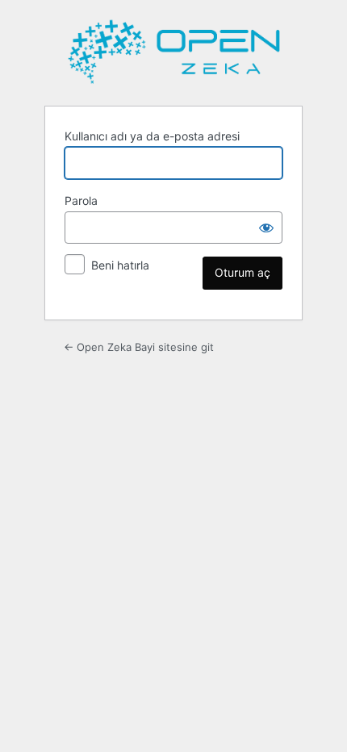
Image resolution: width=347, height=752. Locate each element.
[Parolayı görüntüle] (266, 227)
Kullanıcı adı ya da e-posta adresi (152, 136)
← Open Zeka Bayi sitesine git (139, 346)
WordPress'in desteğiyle (173, 52)
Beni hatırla (120, 265)
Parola (81, 200)
